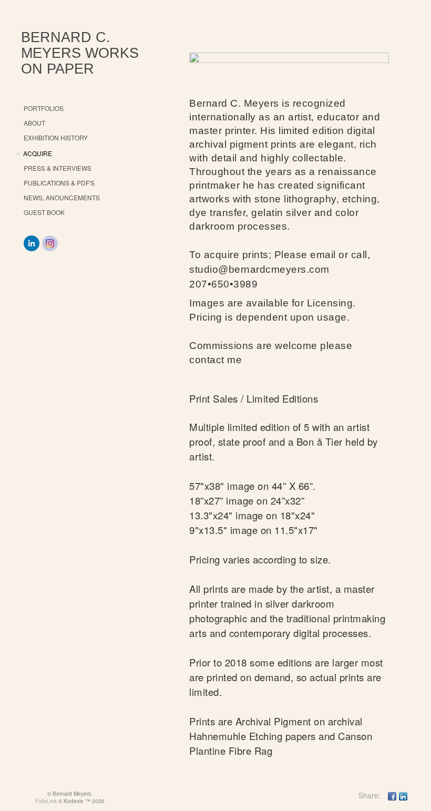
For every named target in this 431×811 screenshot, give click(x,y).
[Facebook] (392, 795)
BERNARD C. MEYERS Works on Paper (80, 53)
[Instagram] (50, 243)
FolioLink (46, 801)
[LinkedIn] (31, 243)
